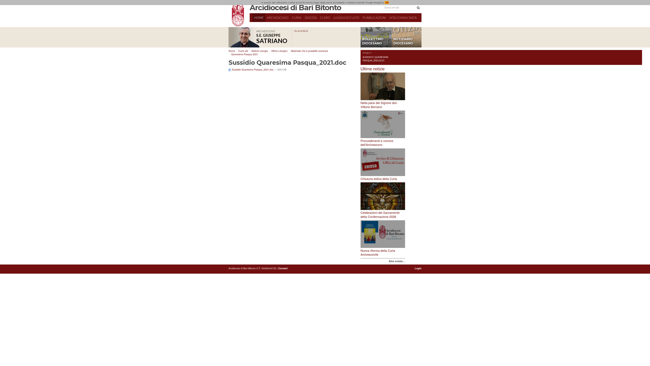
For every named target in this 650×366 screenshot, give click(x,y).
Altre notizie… (397, 261)
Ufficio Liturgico (279, 51)
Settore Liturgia (259, 51)
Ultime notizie (373, 69)
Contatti (283, 268)
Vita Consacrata (403, 17)
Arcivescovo (277, 17)
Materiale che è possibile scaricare (309, 51)
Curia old (243, 51)
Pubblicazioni (374, 17)
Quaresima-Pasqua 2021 (244, 54)
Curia (296, 17)
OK (387, 2)
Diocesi (311, 17)
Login (418, 268)
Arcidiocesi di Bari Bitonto (295, 7)
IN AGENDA (301, 31)
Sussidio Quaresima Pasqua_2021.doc (252, 69)
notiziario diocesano (403, 41)
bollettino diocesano (372, 41)
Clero (325, 17)
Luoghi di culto (346, 17)
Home (259, 17)
